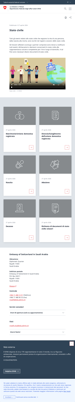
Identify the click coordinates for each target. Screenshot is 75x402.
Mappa (12, 286)
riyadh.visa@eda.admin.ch (19, 326)
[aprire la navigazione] (70, 9)
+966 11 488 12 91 (16, 295)
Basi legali (67, 391)
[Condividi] (70, 17)
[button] (72, 344)
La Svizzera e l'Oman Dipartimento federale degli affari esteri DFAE (25, 8)
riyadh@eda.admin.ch (17, 300)
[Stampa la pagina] (65, 17)
